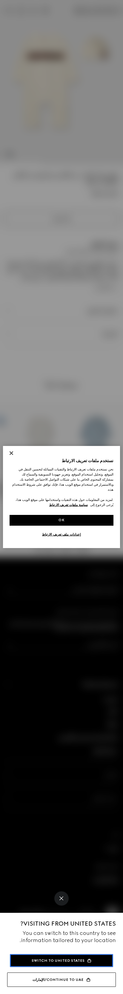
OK (61, 520)
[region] (61, 497)
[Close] (61, 898)
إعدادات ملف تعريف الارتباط (61, 534)
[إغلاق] (11, 453)
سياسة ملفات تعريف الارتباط (68, 505)
